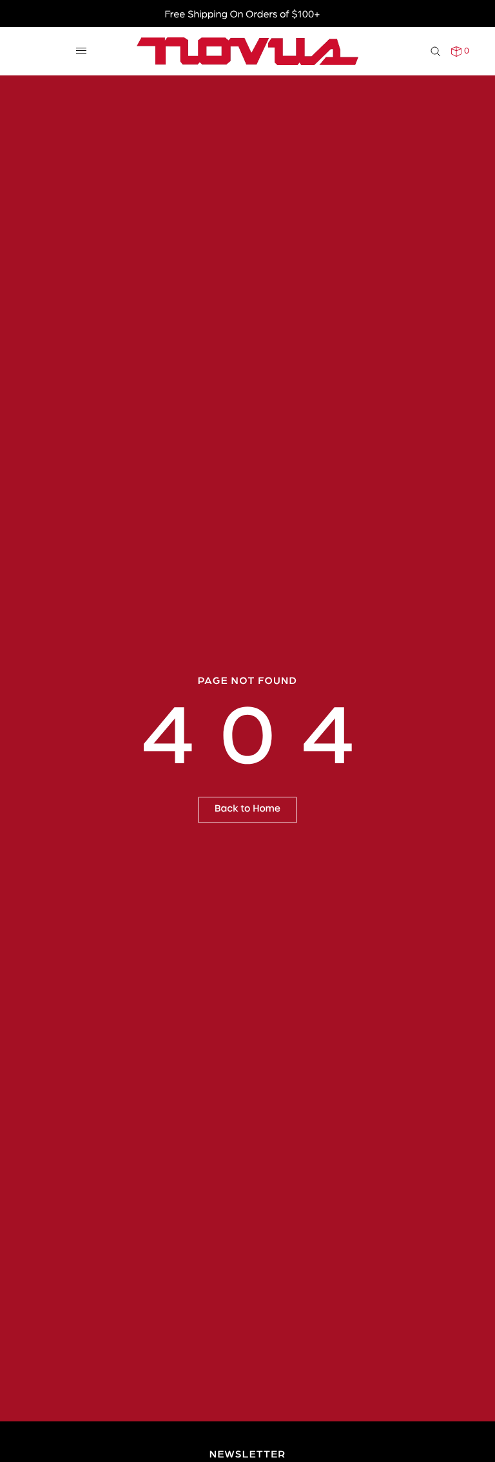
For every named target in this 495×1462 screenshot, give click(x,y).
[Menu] (81, 51)
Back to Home (247, 809)
